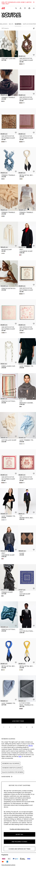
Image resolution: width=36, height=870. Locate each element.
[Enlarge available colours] (3, 101)
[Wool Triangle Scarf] (27, 688)
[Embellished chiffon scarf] (9, 351)
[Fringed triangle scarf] (9, 82)
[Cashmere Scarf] (27, 235)
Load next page (18, 721)
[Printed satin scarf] (9, 273)
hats (20, 756)
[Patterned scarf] (27, 44)
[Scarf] (27, 538)
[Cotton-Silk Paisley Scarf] (27, 614)
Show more (5, 776)
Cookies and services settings (19, 849)
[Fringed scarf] (9, 577)
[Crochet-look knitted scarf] (9, 44)
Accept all (19, 834)
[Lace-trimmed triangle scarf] (27, 351)
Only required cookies (19, 841)
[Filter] (33, 28)
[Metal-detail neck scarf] (27, 160)
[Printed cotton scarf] (9, 386)
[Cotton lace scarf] (9, 425)
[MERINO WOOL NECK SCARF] (27, 501)
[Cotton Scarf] (27, 577)
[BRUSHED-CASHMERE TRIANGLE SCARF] (27, 386)
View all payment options (8, 865)
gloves (30, 745)
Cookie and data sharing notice (19, 829)
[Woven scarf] (9, 235)
